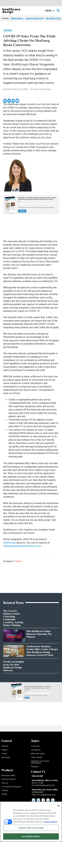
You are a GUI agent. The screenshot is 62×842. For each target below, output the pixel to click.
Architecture (35, 750)
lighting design (17, 18)
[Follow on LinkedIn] (33, 800)
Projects (5, 750)
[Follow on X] (48, 800)
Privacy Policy (50, 822)
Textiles (4, 794)
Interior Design (36, 757)
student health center (34, 18)
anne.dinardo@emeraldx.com (43, 785)
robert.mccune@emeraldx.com (44, 795)
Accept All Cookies (31, 836)
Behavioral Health (38, 754)
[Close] (58, 805)
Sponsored (6, 757)
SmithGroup (9, 542)
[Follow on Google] (53, 800)
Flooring (5, 783)
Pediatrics (35, 767)
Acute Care (35, 746)
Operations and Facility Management (40, 762)
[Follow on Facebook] (43, 800)
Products (5, 746)
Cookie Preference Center (31, 828)
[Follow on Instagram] (38, 800)
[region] (31, 821)
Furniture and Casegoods (11, 787)
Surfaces (5, 790)
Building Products (9, 779)
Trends (7, 30)
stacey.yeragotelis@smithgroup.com (22, 546)
